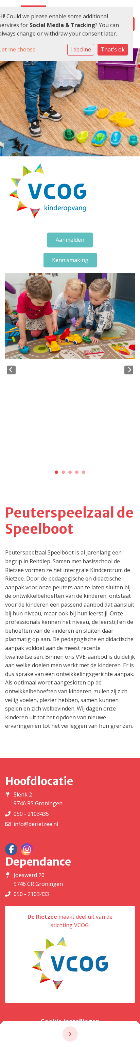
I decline (80, 49)
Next (128, 370)
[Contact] (70, 1034)
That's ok (113, 49)
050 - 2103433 (31, 894)
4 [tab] (78, 474)
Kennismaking (70, 260)
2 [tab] (65, 474)
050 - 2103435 (31, 813)
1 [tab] (58, 474)
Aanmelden (70, 239)
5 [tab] (85, 474)
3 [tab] (71, 474)
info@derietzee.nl (36, 824)
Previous (11, 370)
